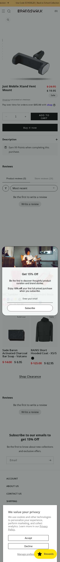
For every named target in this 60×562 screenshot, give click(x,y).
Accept (28, 538)
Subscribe (30, 308)
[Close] (54, 250)
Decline (28, 546)
